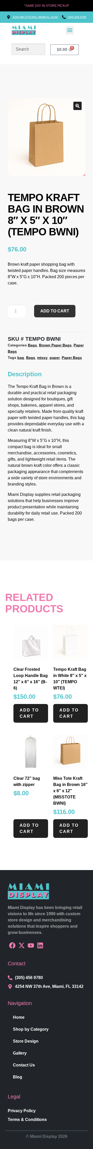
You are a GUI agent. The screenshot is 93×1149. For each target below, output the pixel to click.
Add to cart (54, 311)
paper (55, 357)
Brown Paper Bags (55, 345)
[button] (69, 30)
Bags (32, 345)
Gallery (20, 1053)
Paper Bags (72, 357)
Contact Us (24, 1065)
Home (19, 1017)
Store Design (25, 1041)
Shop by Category (31, 1029)
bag (20, 357)
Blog (17, 1077)
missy (42, 357)
